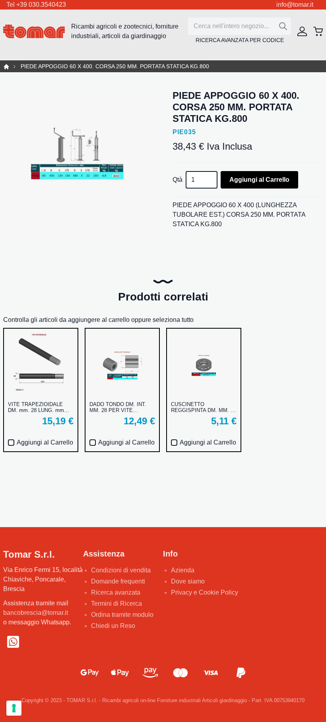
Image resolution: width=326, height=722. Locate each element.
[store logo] (34, 32)
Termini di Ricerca (116, 603)
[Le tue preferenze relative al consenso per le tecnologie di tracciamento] (13, 708)
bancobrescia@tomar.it (35, 612)
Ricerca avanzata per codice (240, 40)
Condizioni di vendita (121, 570)
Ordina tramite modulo (122, 614)
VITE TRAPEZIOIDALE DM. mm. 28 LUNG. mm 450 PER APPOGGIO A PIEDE (36, 407)
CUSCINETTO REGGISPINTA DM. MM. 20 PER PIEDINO (203, 407)
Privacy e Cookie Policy (204, 592)
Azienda (182, 570)
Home (6, 67)
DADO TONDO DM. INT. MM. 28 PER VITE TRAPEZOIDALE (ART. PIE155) (117, 407)
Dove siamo (188, 581)
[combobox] (239, 26)
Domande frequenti (118, 581)
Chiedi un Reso (113, 625)
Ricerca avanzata (115, 592)
